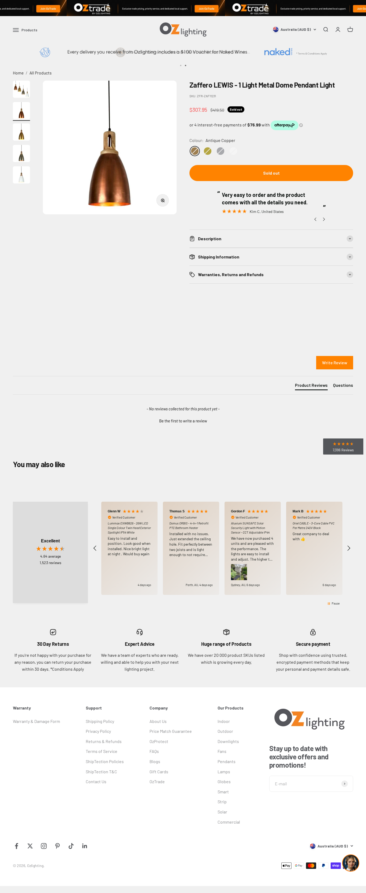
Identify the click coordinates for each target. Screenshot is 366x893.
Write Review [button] (334, 362)
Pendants (227, 761)
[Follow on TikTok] (71, 846)
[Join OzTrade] (183, 8)
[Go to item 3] (21, 132)
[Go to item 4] (21, 154)
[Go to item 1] (21, 90)
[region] (222, 548)
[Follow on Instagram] (43, 846)
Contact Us (96, 781)
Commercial (229, 821)
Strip (222, 801)
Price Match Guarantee (171, 731)
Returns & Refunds (104, 741)
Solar (222, 811)
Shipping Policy (100, 721)
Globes (224, 781)
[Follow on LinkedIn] (84, 846)
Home (18, 72)
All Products (40, 72)
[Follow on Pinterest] (57, 846)
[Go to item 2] (21, 111)
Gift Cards (159, 771)
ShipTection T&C (101, 771)
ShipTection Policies (105, 761)
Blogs (155, 761)
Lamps (224, 771)
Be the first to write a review (183, 420)
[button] (183, 420)
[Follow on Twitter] (30, 846)
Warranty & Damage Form (36, 721)
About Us (158, 721)
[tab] (311, 386)
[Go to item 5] (21, 175)
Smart (223, 791)
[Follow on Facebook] (16, 846)
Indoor (224, 721)
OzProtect (159, 741)
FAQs (154, 751)
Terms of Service (101, 751)
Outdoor (225, 731)
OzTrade (157, 781)
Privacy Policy (98, 731)
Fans (222, 751)
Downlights (228, 741)
